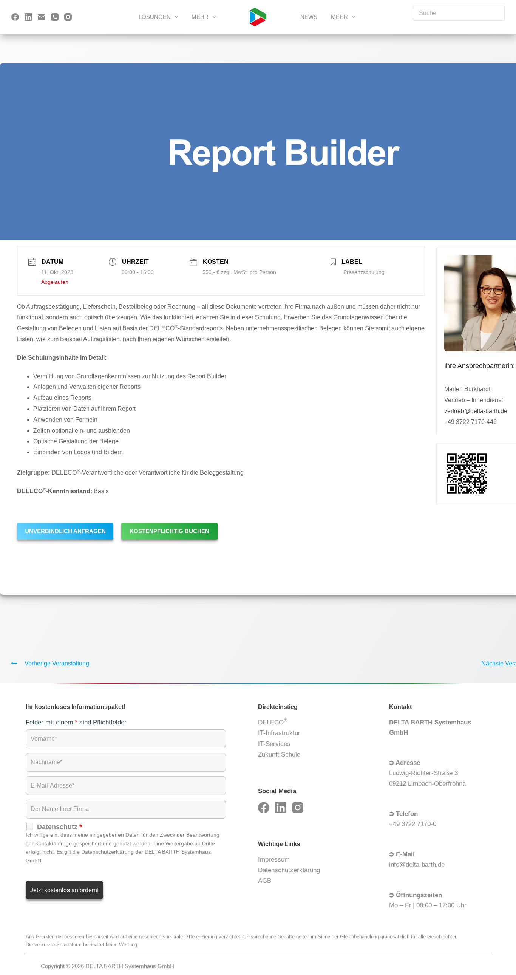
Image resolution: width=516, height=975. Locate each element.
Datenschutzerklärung (289, 870)
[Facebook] (15, 17)
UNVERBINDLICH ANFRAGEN (65, 531)
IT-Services (274, 744)
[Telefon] (55, 17)
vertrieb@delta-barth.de (475, 410)
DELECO (272, 722)
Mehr (200, 17)
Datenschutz (59, 827)
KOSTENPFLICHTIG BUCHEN (169, 531)
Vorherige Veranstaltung (57, 663)
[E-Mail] (41, 17)
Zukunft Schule (279, 754)
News (308, 17)
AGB (264, 880)
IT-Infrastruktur (279, 733)
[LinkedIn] (28, 17)
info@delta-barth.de (417, 864)
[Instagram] (68, 17)
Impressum (274, 859)
